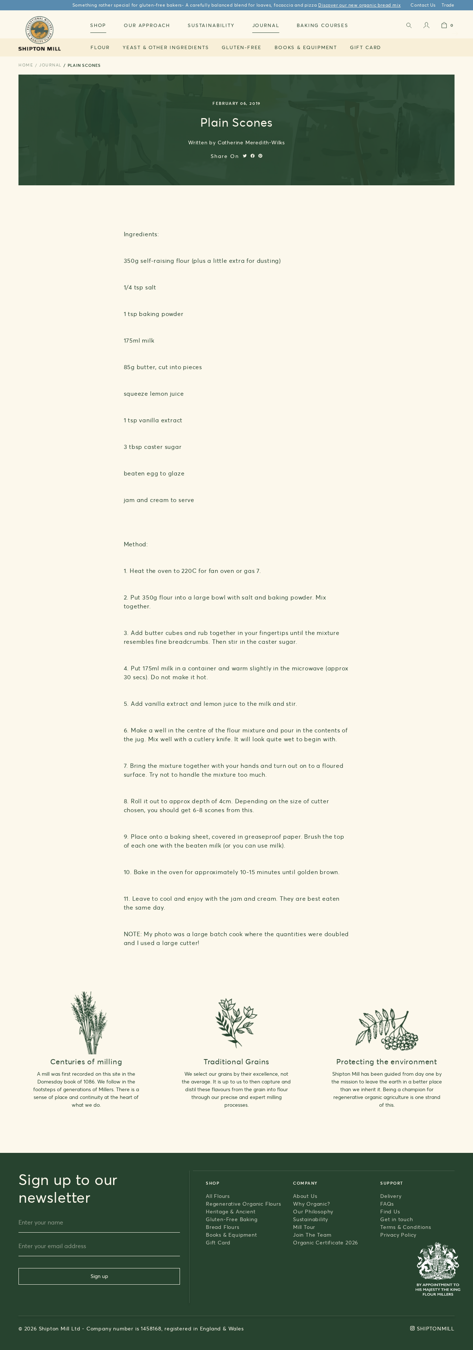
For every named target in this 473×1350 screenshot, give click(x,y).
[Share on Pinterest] (260, 156)
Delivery (390, 1195)
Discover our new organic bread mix (359, 5)
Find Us (390, 1211)
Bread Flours (222, 1226)
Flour (100, 47)
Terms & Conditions (405, 1226)
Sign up (99, 1275)
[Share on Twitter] (245, 156)
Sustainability (310, 1219)
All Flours (218, 1195)
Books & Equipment (306, 47)
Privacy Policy (398, 1234)
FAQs (387, 1203)
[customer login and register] (426, 26)
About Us (305, 1195)
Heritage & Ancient (230, 1211)
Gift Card (365, 47)
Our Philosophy (313, 1211)
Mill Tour (304, 1226)
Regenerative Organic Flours (243, 1203)
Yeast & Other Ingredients (166, 47)
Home (25, 65)
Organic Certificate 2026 (325, 1242)
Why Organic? (311, 1203)
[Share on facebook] (253, 156)
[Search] (409, 26)
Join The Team (312, 1234)
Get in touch (396, 1219)
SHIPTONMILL (436, 1328)
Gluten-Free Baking (231, 1219)
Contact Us (423, 5)
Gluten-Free (242, 47)
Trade (448, 5)
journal (50, 65)
